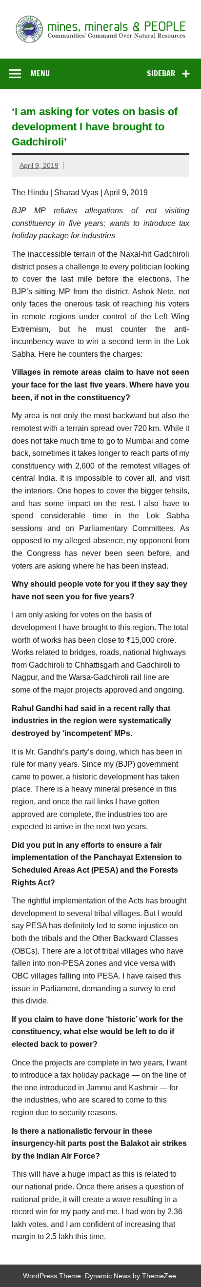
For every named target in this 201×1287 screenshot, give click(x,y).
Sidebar (161, 73)
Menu (40, 73)
